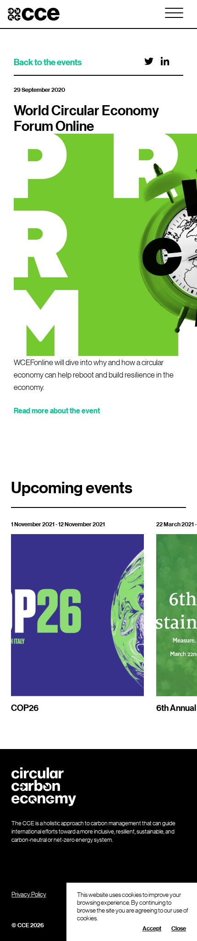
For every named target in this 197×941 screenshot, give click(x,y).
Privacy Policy (28, 894)
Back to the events (48, 62)
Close (178, 928)
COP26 (24, 707)
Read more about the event (57, 411)
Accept (151, 928)
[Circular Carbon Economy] (33, 14)
